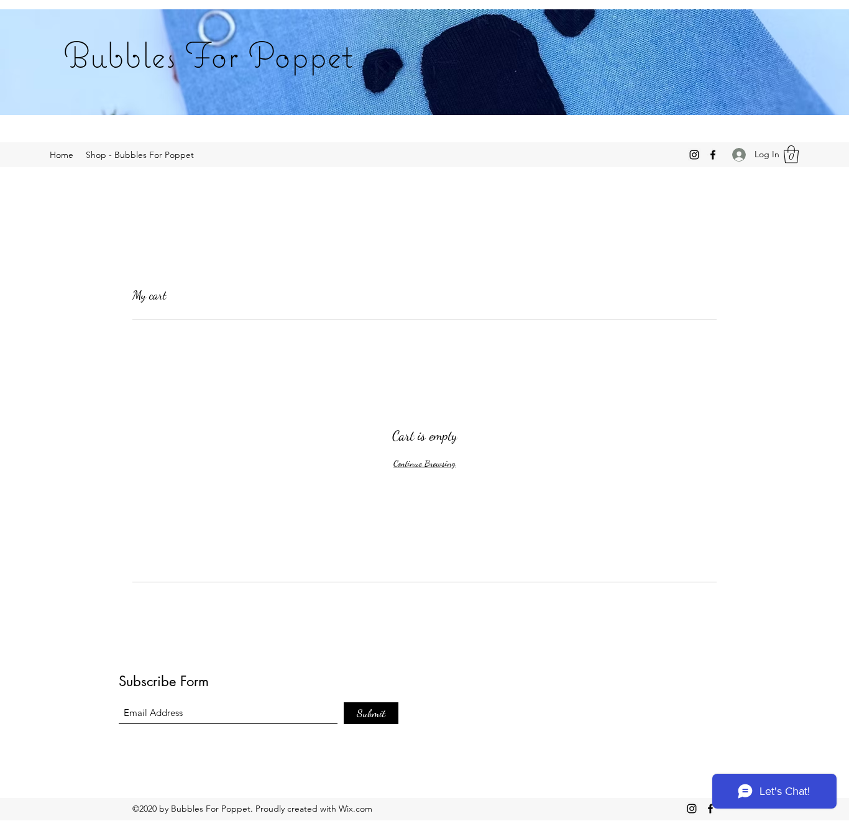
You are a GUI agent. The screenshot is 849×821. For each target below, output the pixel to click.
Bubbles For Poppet (208, 54)
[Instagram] (694, 155)
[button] (791, 154)
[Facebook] (713, 155)
